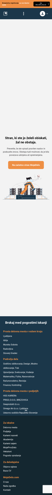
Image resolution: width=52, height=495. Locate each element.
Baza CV (7, 470)
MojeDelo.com (11, 477)
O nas (6, 482)
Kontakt (7, 490)
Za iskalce (8, 422)
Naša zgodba (9, 486)
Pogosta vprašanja (12, 455)
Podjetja (7, 431)
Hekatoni (7, 451)
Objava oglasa (10, 466)
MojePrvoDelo (9, 447)
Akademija (8, 439)
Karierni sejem (10, 443)
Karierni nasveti (10, 435)
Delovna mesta (10, 427)
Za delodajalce (11, 462)
